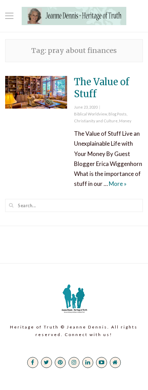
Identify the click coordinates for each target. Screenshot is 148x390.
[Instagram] (74, 362)
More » (118, 183)
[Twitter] (46, 362)
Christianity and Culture (96, 121)
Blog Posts (117, 114)
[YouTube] (101, 362)
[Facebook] (32, 362)
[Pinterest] (60, 362)
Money (125, 121)
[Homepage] (115, 362)
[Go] (11, 205)
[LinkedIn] (87, 362)
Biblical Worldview (90, 114)
